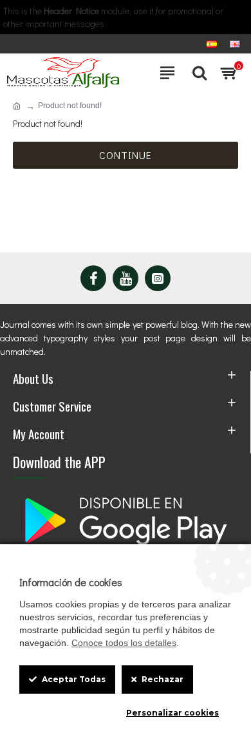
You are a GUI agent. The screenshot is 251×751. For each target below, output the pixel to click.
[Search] (196, 72)
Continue (125, 155)
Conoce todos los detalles (123, 643)
